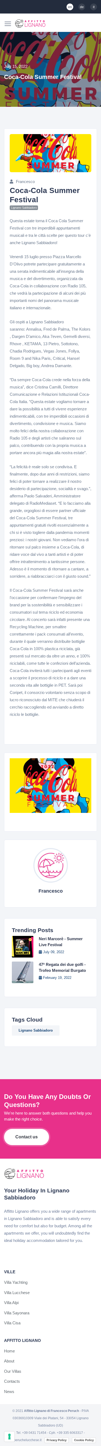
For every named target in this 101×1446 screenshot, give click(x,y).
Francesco (25, 181)
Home (9, 1351)
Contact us (26, 1137)
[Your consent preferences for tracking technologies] (9, 1436)
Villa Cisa (12, 1323)
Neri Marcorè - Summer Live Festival (61, 941)
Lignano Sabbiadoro (36, 1030)
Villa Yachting (15, 1282)
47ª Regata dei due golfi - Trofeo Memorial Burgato (62, 967)
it (94, 7)
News (9, 1391)
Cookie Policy (84, 1440)
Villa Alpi (11, 1302)
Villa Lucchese (17, 1292)
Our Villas (12, 1371)
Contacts (12, 1381)
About (9, 1361)
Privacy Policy (57, 1440)
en (70, 7)
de (82, 7)
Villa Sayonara (16, 1313)
